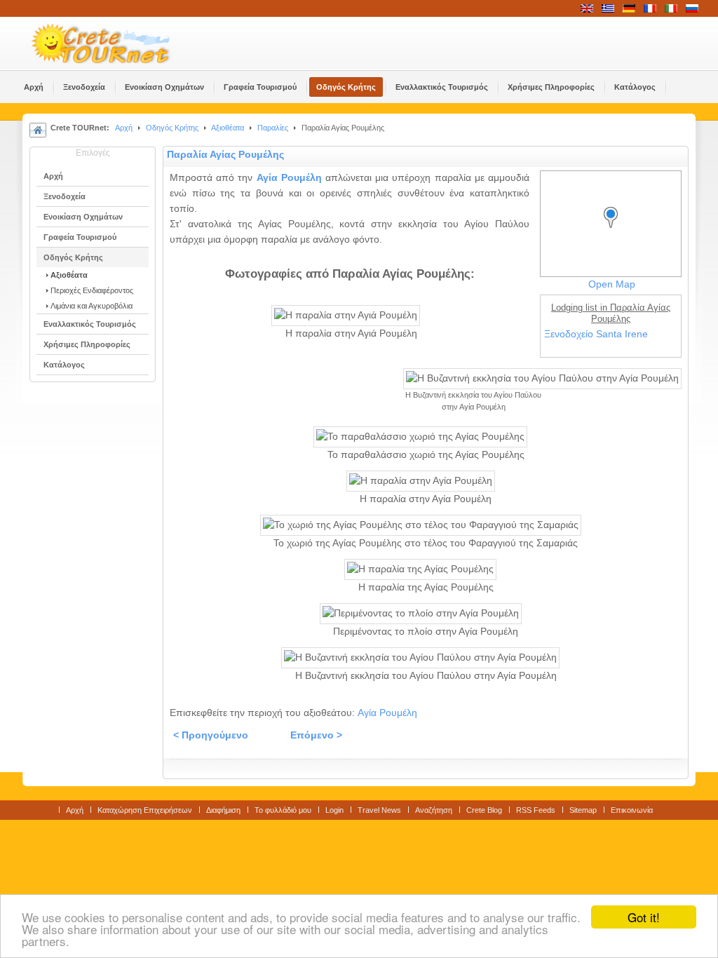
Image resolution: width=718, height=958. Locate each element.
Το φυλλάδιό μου (283, 810)
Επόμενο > (316, 735)
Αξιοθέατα (227, 127)
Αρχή (124, 127)
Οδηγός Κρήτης (172, 127)
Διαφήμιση (223, 810)
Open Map (611, 284)
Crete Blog (484, 810)
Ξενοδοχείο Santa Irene (596, 334)
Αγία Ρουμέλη (289, 178)
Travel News (379, 810)
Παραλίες (272, 127)
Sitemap (583, 810)
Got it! (644, 917)
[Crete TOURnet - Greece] (117, 43)
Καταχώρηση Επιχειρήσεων (144, 810)
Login (334, 810)
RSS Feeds (535, 810)
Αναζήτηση (433, 810)
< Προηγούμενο (210, 735)
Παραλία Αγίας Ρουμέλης (225, 154)
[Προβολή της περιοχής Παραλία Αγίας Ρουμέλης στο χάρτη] (614, 230)
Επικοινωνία (632, 810)
